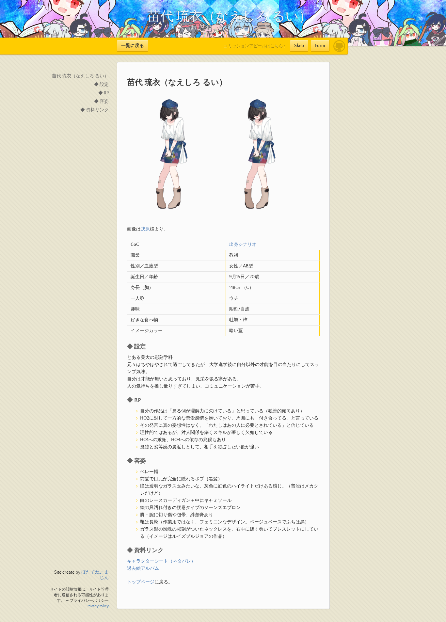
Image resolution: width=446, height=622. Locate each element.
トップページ (140, 582)
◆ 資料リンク (94, 110)
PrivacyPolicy (98, 606)
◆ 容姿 (101, 101)
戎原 (145, 229)
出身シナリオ (243, 244)
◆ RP (103, 93)
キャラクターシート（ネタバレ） (161, 561)
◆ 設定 (101, 84)
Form (320, 45)
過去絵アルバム (143, 568)
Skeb (299, 45)
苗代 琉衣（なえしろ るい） (80, 76)
